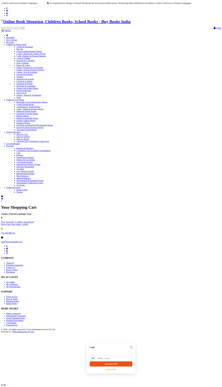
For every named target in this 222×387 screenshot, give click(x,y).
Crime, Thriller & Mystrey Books (30, 109)
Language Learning (24, 81)
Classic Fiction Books (25, 104)
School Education (13, 132)
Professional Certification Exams (29, 183)
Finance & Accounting (25, 160)
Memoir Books (22, 116)
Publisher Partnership (14, 265)
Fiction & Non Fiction (15, 100)
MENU (8, 31)
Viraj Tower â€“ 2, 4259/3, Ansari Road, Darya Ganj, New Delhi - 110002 (17, 223)
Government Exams (24, 162)
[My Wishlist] (2, 196)
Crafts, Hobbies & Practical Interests (31, 56)
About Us (10, 263)
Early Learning (22, 63)
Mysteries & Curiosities (25, 86)
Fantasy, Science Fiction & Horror (30, 70)
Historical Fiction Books (26, 111)
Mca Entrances (22, 176)
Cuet (18, 153)
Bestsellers (10, 38)
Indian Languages (13, 313)
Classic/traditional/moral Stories (29, 51)
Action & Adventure (24, 47)
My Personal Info (13, 287)
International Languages (16, 316)
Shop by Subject (23, 137)
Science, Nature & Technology (28, 95)
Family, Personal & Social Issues (29, 67)
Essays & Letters (23, 65)
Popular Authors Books (25, 121)
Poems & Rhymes (23, 91)
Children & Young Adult (16, 44)
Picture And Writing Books (27, 88)
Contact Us (10, 267)
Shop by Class (22, 134)
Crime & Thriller (23, 58)
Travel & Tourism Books (26, 130)
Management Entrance (25, 174)
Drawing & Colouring (25, 61)
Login (218, 28)
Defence (19, 155)
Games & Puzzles (13, 187)
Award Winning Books (15, 318)
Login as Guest (111, 369)
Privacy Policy (12, 270)
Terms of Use (11, 297)
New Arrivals (11, 40)
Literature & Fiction (24, 84)
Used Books (11, 323)
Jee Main (20, 169)
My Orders (10, 282)
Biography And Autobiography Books (32, 102)
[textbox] (13, 28)
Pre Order (10, 42)
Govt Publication (13, 144)
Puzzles (19, 192)
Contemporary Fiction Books (28, 107)
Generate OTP (111, 364)
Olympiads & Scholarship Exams (29, 180)
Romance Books (23, 123)
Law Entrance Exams (25, 171)
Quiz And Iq (21, 93)
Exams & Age (12, 325)
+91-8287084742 (8, 233)
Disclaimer (10, 272)
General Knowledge (24, 74)
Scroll (3, 385)
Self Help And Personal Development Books (34, 125)
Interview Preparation (25, 167)
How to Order (12, 299)
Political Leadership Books (27, 118)
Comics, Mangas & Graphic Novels (30, 54)
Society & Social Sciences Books (29, 127)
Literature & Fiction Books (27, 114)
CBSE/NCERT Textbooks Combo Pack (32, 141)
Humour (19, 77)
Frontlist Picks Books (15, 320)
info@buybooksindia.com (11, 242)
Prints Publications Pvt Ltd (23, 332)
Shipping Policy (12, 301)
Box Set (19, 49)
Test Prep (10, 146)
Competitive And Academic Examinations (33, 150)
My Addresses (12, 284)
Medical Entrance (23, 178)
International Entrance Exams (28, 164)
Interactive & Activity (25, 79)
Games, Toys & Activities (26, 72)
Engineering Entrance (25, 157)
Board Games (22, 190)
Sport (18, 97)
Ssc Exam (20, 185)
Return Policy (11, 303)
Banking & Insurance (25, 148)
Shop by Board (22, 139)
